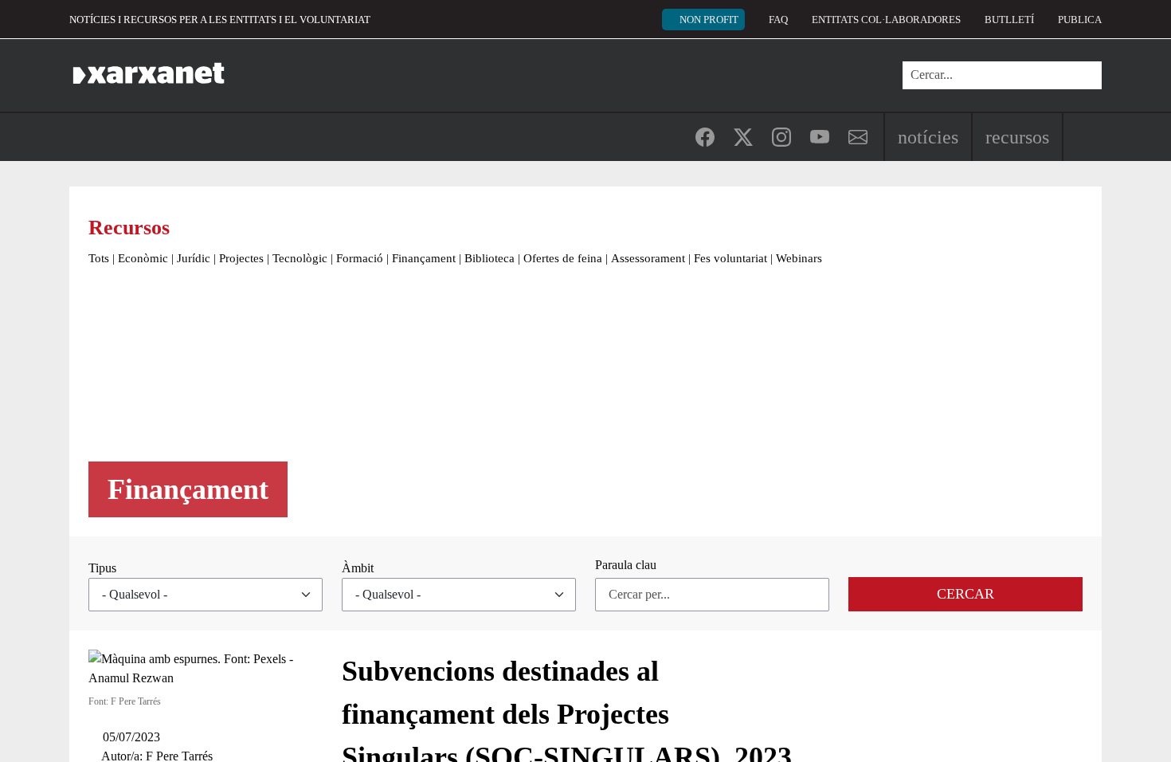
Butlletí (1009, 20)
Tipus (102, 568)
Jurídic (193, 258)
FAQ (778, 20)
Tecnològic (299, 258)
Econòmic (143, 258)
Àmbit (358, 568)
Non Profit (708, 20)
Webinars (799, 258)
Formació (359, 258)
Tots (98, 258)
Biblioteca (489, 258)
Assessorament (648, 258)
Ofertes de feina (562, 258)
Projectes (241, 258)
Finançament (424, 258)
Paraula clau (625, 565)
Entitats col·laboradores (886, 20)
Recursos (1017, 137)
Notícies (928, 137)
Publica (1080, 20)
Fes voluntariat (730, 258)
